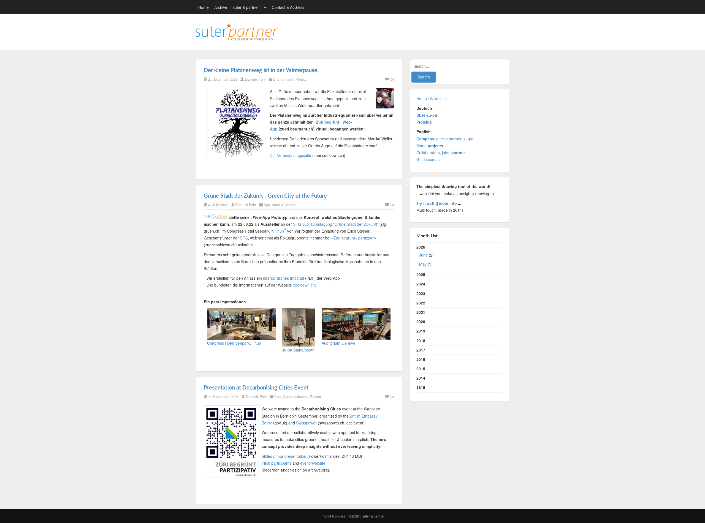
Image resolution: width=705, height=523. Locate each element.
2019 (420, 331)
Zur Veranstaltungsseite (290, 155)
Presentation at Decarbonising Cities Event (256, 388)
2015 (420, 368)
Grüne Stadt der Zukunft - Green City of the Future (265, 196)
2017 (420, 350)
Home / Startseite (431, 98)
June (423, 255)
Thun (279, 231)
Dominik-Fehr (255, 79)
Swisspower (306, 423)
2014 (420, 378)
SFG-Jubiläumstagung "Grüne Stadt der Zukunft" (335, 224)
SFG (244, 238)
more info (448, 203)
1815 (420, 387)
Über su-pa (426, 115)
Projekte (424, 122)
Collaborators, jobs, (440, 152)
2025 (420, 274)
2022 (420, 303)
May (423, 264)
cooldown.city (304, 285)
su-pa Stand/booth (298, 350)
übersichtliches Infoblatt (283, 278)
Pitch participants (276, 463)
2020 (420, 321)
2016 (420, 359)
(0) (392, 79)
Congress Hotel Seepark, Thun (234, 343)
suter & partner (246, 7)
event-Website (312, 463)
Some (429, 145)
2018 (420, 340)
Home (203, 7)
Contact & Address (288, 7)
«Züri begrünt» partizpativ (353, 238)
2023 (420, 293)
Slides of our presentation (284, 456)
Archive (220, 7)
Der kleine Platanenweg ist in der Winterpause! (261, 70)
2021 (420, 312)
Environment (283, 79)
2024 (420, 284)
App (267, 204)
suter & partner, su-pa (444, 138)
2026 (425, 255)
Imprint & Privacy (333, 516)
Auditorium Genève (338, 343)
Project (301, 79)
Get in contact (428, 159)
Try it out (424, 203)
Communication (295, 396)
